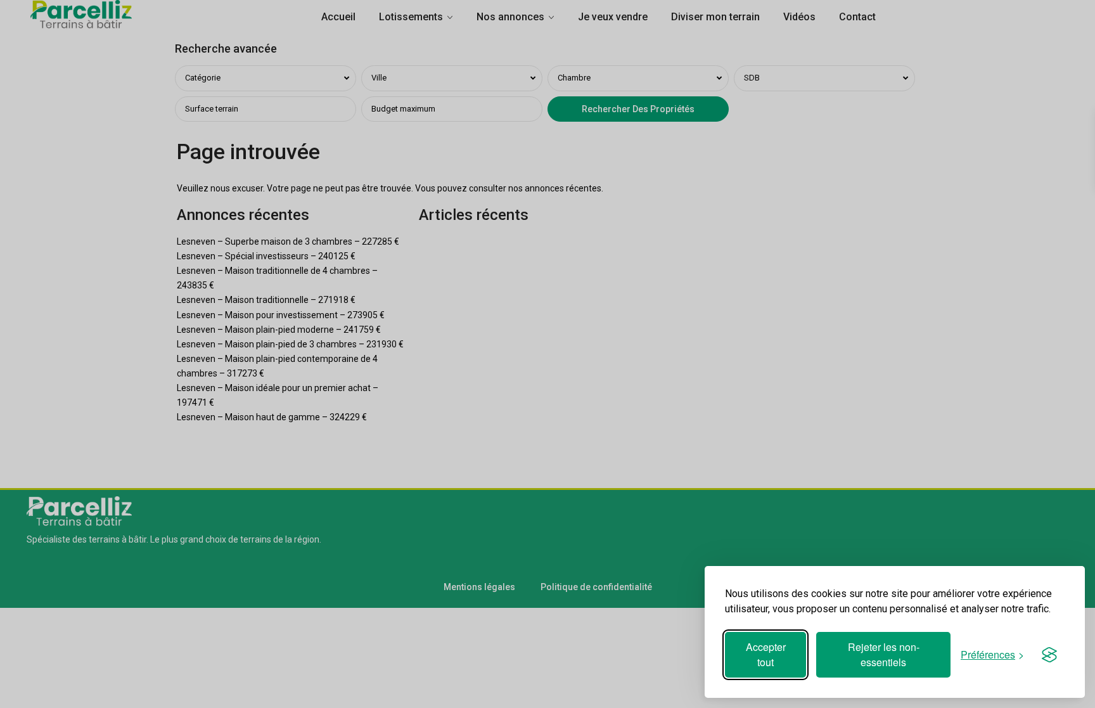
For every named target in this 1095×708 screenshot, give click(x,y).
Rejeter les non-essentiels (883, 654)
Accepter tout (766, 654)
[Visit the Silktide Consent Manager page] (1049, 655)
